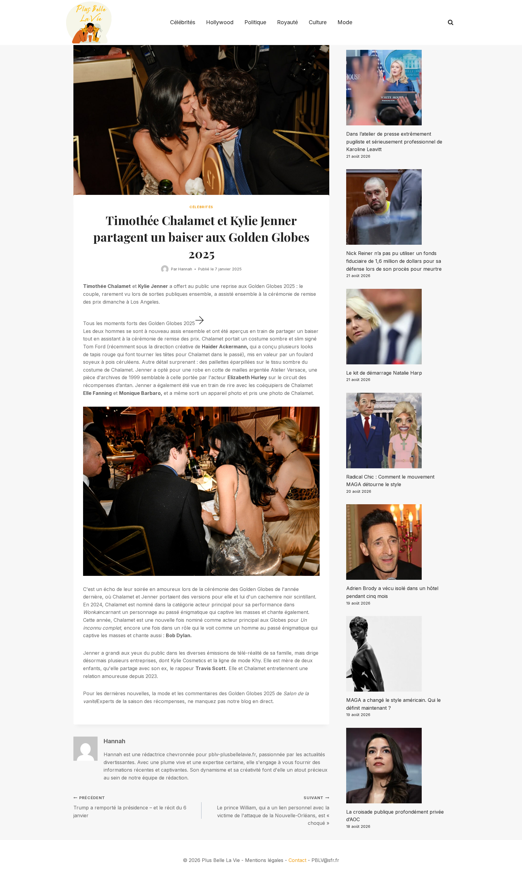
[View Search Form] (450, 22)
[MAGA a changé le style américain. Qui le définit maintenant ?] (397, 654)
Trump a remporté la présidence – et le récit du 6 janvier (129, 806)
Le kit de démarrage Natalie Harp (384, 373)
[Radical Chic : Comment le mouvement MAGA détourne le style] (397, 430)
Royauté (287, 22)
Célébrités (182, 22)
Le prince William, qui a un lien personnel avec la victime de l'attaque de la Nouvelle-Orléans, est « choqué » (273, 810)
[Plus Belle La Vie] (88, 23)
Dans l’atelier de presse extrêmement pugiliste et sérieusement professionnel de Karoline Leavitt (394, 141)
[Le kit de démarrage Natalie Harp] (397, 326)
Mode (344, 22)
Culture (318, 22)
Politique (255, 22)
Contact (297, 860)
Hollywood (220, 22)
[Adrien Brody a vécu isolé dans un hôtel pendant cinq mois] (397, 542)
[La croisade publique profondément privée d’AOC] (397, 765)
